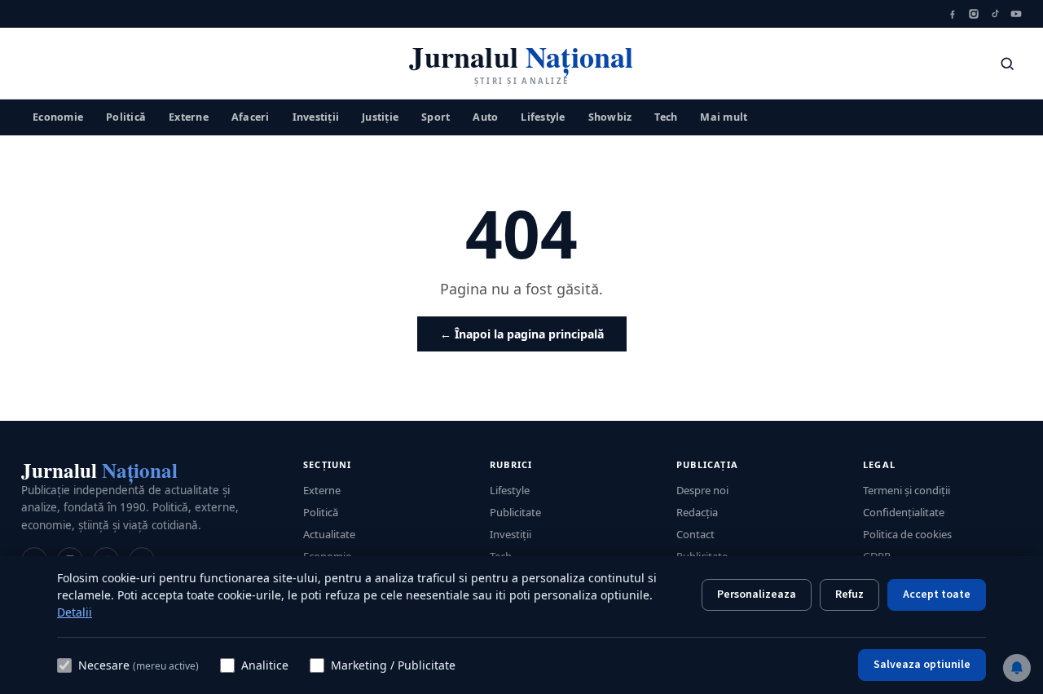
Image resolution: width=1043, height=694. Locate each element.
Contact (695, 534)
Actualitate (329, 534)
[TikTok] (995, 14)
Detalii (74, 612)
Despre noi (702, 490)
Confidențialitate (903, 512)
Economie (58, 116)
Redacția (697, 512)
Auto (485, 116)
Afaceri (250, 116)
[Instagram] (973, 14)
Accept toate (936, 594)
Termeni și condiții (906, 490)
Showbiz (610, 116)
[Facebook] (952, 14)
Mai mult (723, 116)
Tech (665, 116)
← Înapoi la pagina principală (522, 334)
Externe (189, 116)
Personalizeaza (756, 594)
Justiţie (380, 116)
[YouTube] (1016, 14)
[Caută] (1007, 63)
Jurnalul (99, 470)
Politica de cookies (907, 534)
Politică (126, 116)
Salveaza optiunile (922, 664)
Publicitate (515, 512)
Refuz (849, 594)
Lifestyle (543, 116)
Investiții (316, 116)
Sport (435, 116)
